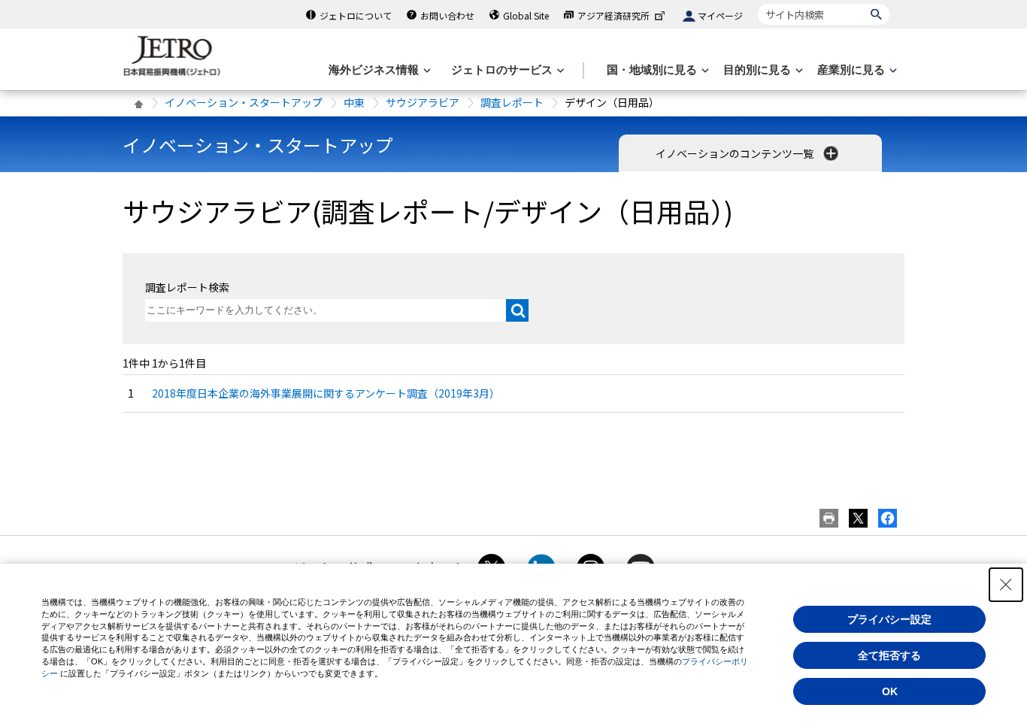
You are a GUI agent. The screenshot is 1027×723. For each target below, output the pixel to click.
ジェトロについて (356, 15)
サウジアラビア (422, 102)
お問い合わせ (447, 15)
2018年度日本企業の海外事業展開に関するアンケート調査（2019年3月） (326, 393)
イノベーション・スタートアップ (244, 102)
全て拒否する (889, 655)
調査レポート (512, 102)
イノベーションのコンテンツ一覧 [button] (736, 153)
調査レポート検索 (187, 287)
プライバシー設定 (889, 619)
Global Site (526, 15)
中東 (354, 102)
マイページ (720, 15)
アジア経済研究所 (613, 15)
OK (890, 691)
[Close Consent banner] (1005, 584)
